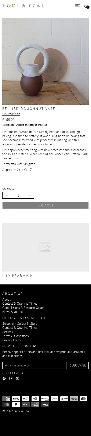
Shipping (20, 124)
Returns (7, 332)
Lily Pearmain (11, 114)
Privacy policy (33, 417)
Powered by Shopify (16, 427)
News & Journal (12, 311)
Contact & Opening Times (19, 303)
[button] (45, 61)
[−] (6, 195)
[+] (30, 195)
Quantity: (8, 188)
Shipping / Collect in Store (19, 323)
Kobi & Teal (21, 411)
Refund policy (11, 417)
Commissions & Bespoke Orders (23, 307)
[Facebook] (4, 378)
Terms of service (57, 417)
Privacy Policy (11, 340)
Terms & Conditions (15, 336)
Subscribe (78, 365)
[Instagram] (11, 378)
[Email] (17, 378)
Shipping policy (12, 421)
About (6, 299)
